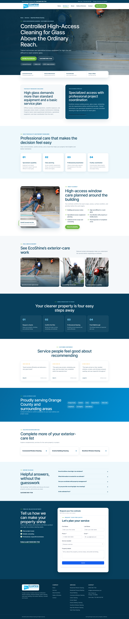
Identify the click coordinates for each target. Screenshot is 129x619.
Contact (90, 6)
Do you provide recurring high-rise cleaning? (71, 486)
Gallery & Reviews (81, 6)
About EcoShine (56, 592)
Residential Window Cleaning (77, 587)
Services (66, 6)
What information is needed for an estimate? (71, 476)
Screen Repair (73, 600)
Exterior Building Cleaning (60, 451)
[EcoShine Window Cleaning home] (30, 6)
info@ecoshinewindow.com (94, 590)
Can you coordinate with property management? (72, 481)
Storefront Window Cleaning (91, 451)
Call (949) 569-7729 (41, 1)
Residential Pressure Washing (77, 590)
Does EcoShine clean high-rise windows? (70, 471)
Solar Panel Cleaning (75, 610)
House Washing (73, 592)
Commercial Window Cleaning (32, 451)
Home (59, 6)
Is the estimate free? (64, 491)
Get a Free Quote (100, 6)
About (72, 6)
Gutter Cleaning (74, 597)
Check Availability (72, 227)
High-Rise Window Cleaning (76, 607)
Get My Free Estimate (28, 58)
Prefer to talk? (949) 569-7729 (30, 542)
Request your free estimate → (77, 114)
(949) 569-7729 (92, 587)
